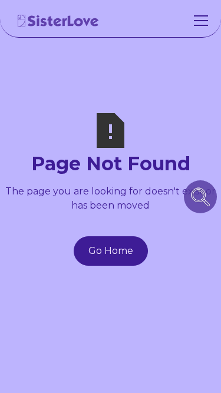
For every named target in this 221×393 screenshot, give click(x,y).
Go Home (110, 250)
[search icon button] (200, 196)
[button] (198, 20)
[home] (58, 20)
